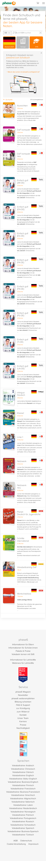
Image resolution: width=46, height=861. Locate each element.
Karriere (23, 721)
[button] (23, 113)
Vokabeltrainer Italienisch (23, 801)
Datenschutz (26, 840)
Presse (23, 724)
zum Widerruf (23, 711)
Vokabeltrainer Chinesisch (23, 768)
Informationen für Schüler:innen (23, 647)
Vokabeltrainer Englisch (23, 775)
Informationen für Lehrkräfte (23, 659)
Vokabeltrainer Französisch (23, 788)
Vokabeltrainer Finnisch (23, 785)
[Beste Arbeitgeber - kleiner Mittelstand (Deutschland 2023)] (23, 752)
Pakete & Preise (23, 650)
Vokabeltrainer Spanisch (23, 828)
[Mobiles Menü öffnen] (43, 3)
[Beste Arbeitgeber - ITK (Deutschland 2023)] (23, 744)
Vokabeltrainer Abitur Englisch (23, 778)
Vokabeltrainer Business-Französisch (23, 791)
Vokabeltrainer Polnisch (23, 814)
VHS (36, 47)
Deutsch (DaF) (9, 47)
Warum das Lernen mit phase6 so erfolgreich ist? (24, 72)
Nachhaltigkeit (23, 728)
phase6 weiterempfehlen (23, 698)
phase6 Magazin (23, 691)
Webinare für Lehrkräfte (23, 662)
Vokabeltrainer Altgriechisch (23, 798)
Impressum (33, 843)
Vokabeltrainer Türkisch (23, 834)
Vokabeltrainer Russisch (23, 821)
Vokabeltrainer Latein (23, 805)
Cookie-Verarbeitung (16, 843)
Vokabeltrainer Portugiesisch (23, 818)
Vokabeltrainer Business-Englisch (23, 781)
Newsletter (23, 695)
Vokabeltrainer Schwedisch (23, 824)
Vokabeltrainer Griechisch (23, 795)
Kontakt (23, 714)
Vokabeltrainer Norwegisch (23, 811)
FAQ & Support (23, 704)
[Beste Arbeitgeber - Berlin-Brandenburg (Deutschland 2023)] (23, 736)
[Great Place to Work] (23, 674)
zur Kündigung (23, 708)
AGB (15, 840)
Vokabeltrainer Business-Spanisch (23, 831)
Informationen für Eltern (23, 644)
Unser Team (23, 718)
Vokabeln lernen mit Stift (23, 654)
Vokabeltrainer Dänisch (23, 772)
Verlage (22, 47)
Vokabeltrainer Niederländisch (23, 808)
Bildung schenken (23, 701)
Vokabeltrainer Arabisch (23, 765)
